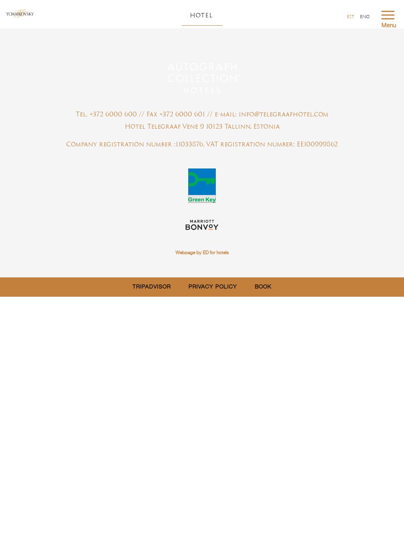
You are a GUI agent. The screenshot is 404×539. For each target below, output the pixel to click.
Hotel (201, 15)
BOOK (263, 287)
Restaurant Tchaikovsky (20, 14)
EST (350, 16)
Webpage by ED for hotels (202, 253)
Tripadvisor (152, 287)
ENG (365, 16)
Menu (389, 25)
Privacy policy (213, 287)
